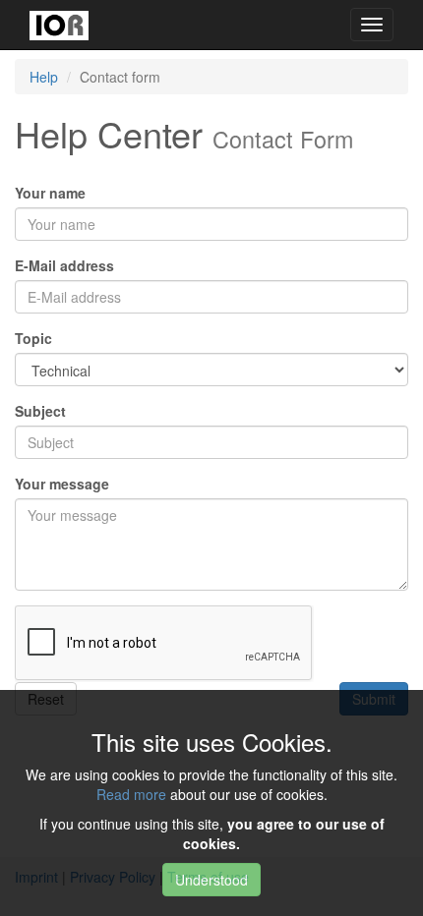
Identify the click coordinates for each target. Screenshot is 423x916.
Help (44, 76)
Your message (62, 483)
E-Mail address (64, 265)
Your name (50, 192)
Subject (40, 411)
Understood (211, 879)
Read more (131, 794)
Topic (33, 338)
